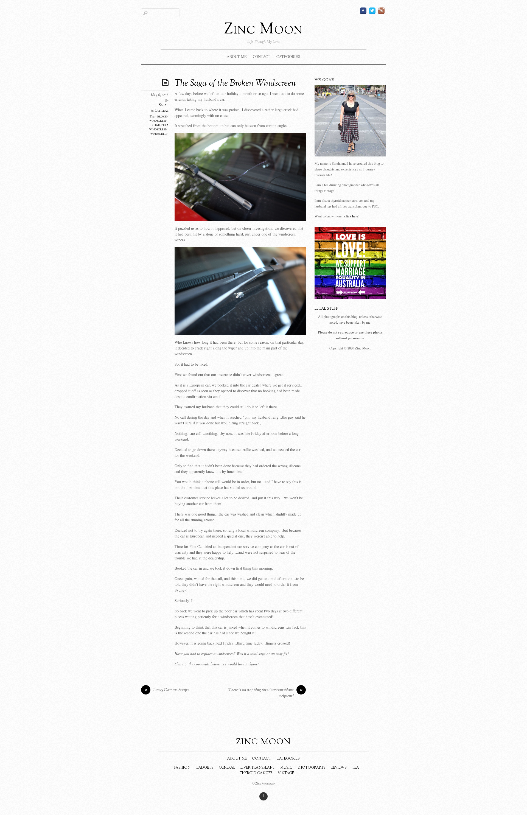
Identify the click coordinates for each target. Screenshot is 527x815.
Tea (355, 767)
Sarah (164, 105)
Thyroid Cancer (256, 773)
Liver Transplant (257, 767)
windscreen (159, 133)
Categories (288, 56)
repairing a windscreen (159, 127)
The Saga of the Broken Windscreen (235, 83)
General (162, 110)
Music (286, 767)
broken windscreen (159, 119)
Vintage (286, 773)
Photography (312, 767)
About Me (237, 56)
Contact (261, 56)
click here (351, 216)
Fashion (182, 767)
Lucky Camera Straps (166, 690)
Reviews (339, 767)
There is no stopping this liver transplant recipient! (265, 693)
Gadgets (204, 767)
